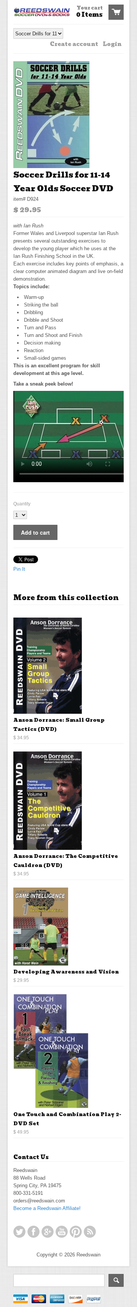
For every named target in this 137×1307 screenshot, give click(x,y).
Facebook (33, 1232)
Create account (74, 44)
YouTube (62, 1232)
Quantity (21, 504)
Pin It (19, 569)
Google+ (47, 1232)
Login (112, 44)
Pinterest (76, 1232)
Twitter (19, 1232)
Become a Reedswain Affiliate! (47, 1208)
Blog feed (90, 1232)
